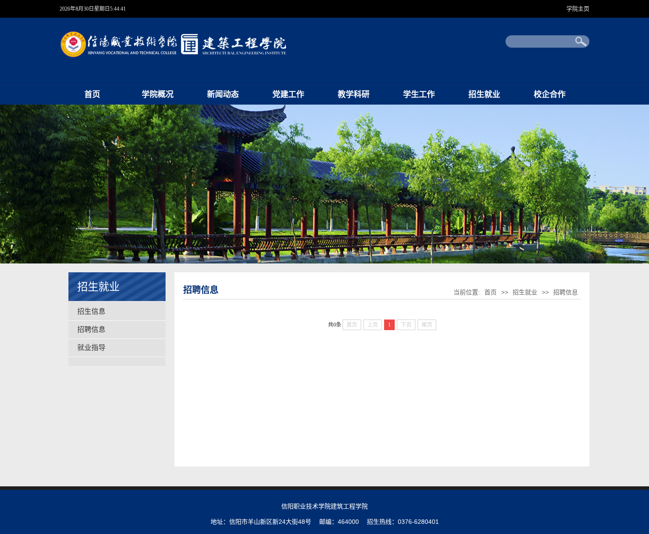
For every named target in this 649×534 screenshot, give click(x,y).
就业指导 (91, 347)
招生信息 (91, 311)
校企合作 (550, 94)
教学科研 (354, 94)
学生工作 (419, 94)
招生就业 (484, 94)
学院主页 (577, 8)
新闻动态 (223, 94)
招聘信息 (91, 329)
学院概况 (158, 94)
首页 (92, 94)
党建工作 (288, 94)
